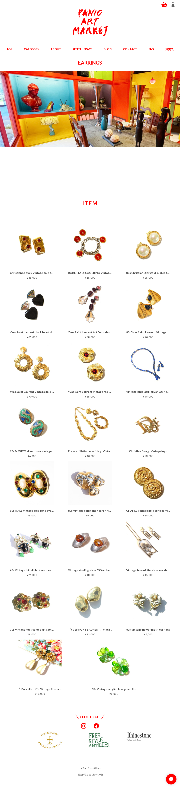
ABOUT (56, 49)
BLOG (108, 49)
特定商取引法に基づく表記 (90, 774)
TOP (9, 49)
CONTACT (130, 49)
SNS (151, 49)
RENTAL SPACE (82, 49)
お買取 (169, 49)
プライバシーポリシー (90, 768)
